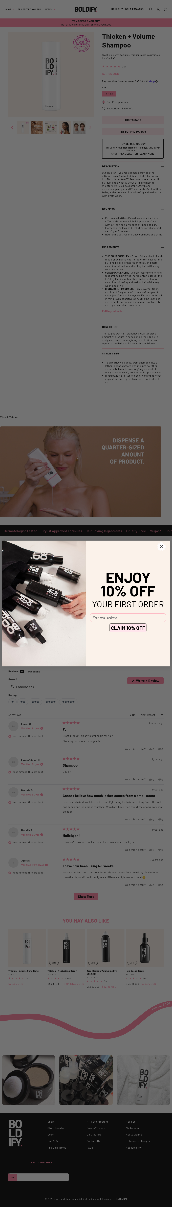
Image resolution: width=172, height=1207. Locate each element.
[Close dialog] (161, 546)
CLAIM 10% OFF (128, 628)
